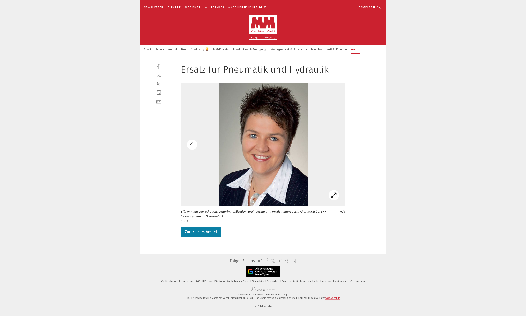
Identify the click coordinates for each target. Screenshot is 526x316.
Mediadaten (258, 281)
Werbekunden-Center (238, 281)
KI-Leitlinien (320, 281)
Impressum (306, 281)
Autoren (360, 281)
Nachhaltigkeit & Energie (329, 49)
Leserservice (187, 281)
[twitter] (158, 75)
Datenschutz (273, 281)
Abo (330, 281)
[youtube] (279, 261)
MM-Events (221, 49)
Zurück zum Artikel (201, 232)
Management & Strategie (288, 49)
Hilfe (205, 281)
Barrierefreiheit (290, 281)
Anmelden (367, 7)
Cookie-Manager (170, 281)
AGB (198, 281)
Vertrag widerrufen (345, 281)
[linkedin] (158, 92)
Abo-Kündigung (217, 281)
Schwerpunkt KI (166, 49)
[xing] (158, 83)
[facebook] (158, 66)
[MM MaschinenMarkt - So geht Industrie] (147, 49)
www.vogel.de (332, 298)
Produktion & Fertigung (249, 49)
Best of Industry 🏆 (195, 49)
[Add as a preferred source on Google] (263, 271)
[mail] (158, 101)
